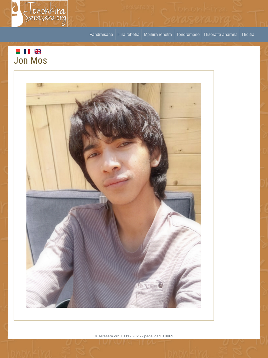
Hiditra (248, 34)
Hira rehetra (128, 34)
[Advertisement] (169, 12)
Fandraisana (101, 34)
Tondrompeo (188, 34)
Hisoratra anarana (221, 34)
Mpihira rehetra (158, 34)
